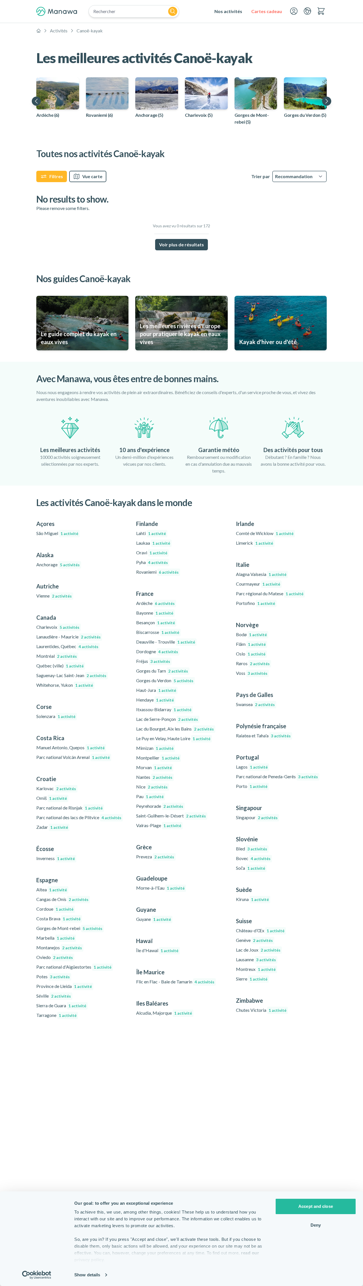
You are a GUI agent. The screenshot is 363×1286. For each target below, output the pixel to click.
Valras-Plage (158, 825)
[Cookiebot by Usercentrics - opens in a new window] (37, 1275)
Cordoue (54, 909)
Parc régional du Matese (269, 593)
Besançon (155, 622)
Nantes (154, 777)
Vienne (54, 595)
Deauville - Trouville (165, 641)
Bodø (251, 634)
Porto (251, 786)
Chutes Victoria (261, 1010)
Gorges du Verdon (164, 680)
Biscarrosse (157, 632)
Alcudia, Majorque (164, 1013)
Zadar (52, 827)
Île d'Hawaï (157, 950)
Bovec (253, 858)
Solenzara (55, 716)
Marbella (55, 937)
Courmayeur (258, 583)
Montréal (56, 656)
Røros (253, 663)
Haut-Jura (156, 690)
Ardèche (155, 603)
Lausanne (256, 959)
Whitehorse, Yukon (64, 685)
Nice (152, 786)
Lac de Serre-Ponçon (167, 719)
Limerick (254, 543)
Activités (58, 30)
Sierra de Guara (61, 1005)
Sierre (251, 978)
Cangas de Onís (62, 899)
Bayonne (154, 612)
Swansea (255, 704)
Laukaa (153, 543)
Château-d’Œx (260, 930)
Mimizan (155, 748)
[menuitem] (228, 11)
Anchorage (58, 564)
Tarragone (56, 1015)
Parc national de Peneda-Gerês (277, 776)
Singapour (257, 817)
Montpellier (158, 757)
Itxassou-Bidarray (163, 709)
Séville (53, 995)
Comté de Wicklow (265, 533)
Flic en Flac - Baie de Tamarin (175, 981)
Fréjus (153, 661)
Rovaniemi (157, 572)
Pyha (152, 562)
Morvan (154, 767)
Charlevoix (57, 627)
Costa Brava (58, 918)
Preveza (155, 856)
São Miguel (57, 533)
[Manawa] (56, 11)
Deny (316, 1225)
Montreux (256, 969)
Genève (254, 940)
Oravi (151, 552)
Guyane (153, 919)
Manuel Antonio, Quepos (70, 747)
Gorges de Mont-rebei (69, 928)
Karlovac (56, 788)
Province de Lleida (64, 986)
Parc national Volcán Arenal (73, 757)
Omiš (51, 798)
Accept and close (315, 1206)
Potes (53, 976)
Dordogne (157, 651)
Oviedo (54, 957)
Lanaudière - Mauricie (68, 636)
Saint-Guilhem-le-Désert (171, 815)
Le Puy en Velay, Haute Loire (173, 738)
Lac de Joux (258, 949)
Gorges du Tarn (162, 670)
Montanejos (59, 947)
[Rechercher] (172, 11)
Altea (51, 889)
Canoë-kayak (90, 30)
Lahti (151, 533)
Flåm (251, 644)
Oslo (250, 653)
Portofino (255, 603)
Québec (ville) (60, 665)
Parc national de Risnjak (69, 807)
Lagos (252, 766)
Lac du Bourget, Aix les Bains (175, 728)
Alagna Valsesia (261, 574)
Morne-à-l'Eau (160, 887)
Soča (250, 868)
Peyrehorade (159, 806)
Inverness (55, 858)
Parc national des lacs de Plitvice (78, 817)
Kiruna (252, 899)
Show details (87, 1274)
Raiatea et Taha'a (263, 735)
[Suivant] (326, 101)
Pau (150, 796)
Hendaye (155, 699)
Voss (251, 673)
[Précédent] (36, 101)
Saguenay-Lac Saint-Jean (71, 675)
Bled (251, 848)
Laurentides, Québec (67, 646)
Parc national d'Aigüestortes (73, 966)
